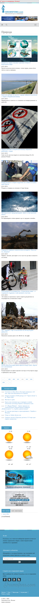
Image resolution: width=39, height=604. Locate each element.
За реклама (23, 592)
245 (4, 382)
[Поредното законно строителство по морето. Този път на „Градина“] (19, 235)
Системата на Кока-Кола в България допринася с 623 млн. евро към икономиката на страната (20, 392)
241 (18, 379)
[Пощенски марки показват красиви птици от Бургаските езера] (19, 49)
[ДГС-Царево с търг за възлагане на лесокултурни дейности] (19, 315)
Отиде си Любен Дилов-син (13, 415)
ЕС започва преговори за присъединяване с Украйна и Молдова (20, 411)
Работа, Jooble (5, 594)
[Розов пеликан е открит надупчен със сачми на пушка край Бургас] (19, 171)
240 (14, 379)
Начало (3, 592)
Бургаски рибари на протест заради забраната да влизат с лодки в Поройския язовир (19, 95)
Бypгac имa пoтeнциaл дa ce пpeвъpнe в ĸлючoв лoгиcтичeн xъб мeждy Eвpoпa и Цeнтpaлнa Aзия (19, 402)
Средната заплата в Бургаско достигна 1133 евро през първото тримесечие (20, 418)
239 (9, 379)
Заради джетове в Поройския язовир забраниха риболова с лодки (16, 150)
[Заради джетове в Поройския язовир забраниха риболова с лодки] (19, 127)
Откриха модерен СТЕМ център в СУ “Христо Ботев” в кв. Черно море (21, 396)
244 (31, 379)
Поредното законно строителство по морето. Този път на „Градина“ (18, 251)
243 (27, 379)
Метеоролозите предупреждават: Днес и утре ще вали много (18, 213)
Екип (9, 592)
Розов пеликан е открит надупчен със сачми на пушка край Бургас (18, 183)
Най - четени (5, 511)
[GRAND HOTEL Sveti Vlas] (19, 18)
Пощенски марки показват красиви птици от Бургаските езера (16, 63)
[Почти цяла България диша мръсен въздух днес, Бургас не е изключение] (19, 351)
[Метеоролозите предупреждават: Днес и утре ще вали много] (19, 202)
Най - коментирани (17, 511)
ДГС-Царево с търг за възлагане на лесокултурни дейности (17, 331)
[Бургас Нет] (19, 480)
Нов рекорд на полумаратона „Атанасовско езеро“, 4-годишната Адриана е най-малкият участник (18, 292)
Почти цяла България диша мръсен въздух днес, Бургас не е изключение (19, 366)
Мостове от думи (10, 399)
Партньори (15, 592)
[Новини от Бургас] (19, 9)
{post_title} (6, 514)
